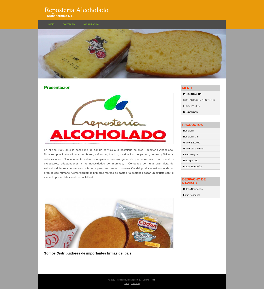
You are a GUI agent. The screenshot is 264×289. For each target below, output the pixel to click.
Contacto (69, 24)
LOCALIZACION (191, 106)
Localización (91, 24)
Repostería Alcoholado (76, 9)
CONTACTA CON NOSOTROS (199, 100)
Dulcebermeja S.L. (60, 16)
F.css (152, 280)
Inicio (51, 24)
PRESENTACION (192, 94)
